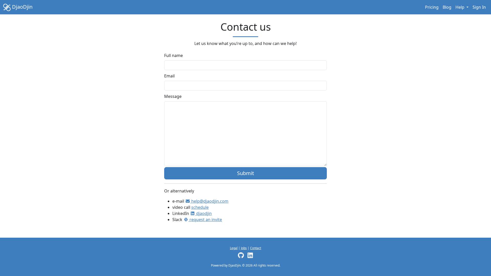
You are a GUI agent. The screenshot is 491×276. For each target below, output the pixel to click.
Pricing (432, 7)
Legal (234, 248)
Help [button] (460, 7)
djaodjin (203, 213)
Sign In (479, 7)
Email (169, 76)
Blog (447, 7)
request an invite (205, 219)
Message (173, 96)
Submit (245, 173)
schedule (200, 207)
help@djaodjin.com (209, 201)
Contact (255, 248)
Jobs (244, 248)
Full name (173, 55)
